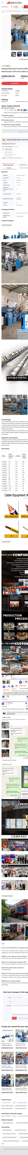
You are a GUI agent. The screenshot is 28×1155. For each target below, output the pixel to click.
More (2, 1143)
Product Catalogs (22, 1102)
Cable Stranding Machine (21, 1105)
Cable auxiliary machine (20, 1108)
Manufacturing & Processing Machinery (13, 11)
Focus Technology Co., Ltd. (18, 1149)
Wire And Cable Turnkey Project (8, 1105)
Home (2, 11)
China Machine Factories (20, 1130)
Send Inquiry (14, 83)
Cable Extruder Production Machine (11, 1141)
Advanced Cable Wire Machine (10, 1137)
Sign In (3, 158)
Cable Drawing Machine (6, 1108)
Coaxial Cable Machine (8, 1122)
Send (14, 1018)
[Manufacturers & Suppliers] (14, 2)
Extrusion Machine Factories (9, 1133)
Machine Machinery (7, 1130)
